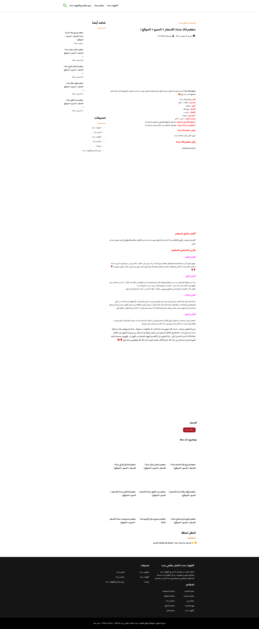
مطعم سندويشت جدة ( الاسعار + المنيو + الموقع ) (123, 520)
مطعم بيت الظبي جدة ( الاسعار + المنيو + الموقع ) (152, 493)
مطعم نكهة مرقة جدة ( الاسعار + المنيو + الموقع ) (182, 493)
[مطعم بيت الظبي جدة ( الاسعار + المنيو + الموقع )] (95, 104)
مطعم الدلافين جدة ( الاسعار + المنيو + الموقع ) (123, 493)
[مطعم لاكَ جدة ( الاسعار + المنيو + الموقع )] (152, 63)
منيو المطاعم (189, 591)
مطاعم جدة (99, 6)
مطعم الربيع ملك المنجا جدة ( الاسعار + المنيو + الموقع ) (183, 466)
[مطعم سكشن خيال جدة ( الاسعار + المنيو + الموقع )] (95, 54)
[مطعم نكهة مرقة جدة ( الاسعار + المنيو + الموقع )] (95, 87)
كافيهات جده (189, 610)
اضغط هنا (148, 122)
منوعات (98, 146)
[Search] (64, 6)
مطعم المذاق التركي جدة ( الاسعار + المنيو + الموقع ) (125, 466)
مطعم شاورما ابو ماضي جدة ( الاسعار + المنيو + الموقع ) (183, 520)
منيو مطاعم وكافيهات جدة (80, 6)
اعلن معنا (96, 623)
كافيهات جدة (112, 6)
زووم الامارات (189, 605)
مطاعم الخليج (170, 605)
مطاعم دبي (190, 601)
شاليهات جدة (96, 127)
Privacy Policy (107, 623)
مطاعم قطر (170, 610)
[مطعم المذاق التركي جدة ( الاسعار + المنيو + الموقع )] (95, 71)
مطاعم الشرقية (169, 596)
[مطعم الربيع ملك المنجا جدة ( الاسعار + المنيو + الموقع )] (95, 37)
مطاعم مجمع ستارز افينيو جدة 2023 (153, 520)
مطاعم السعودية (169, 591)
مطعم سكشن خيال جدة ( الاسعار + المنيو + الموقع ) (155, 466)
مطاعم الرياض (188, 596)
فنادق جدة (97, 132)
